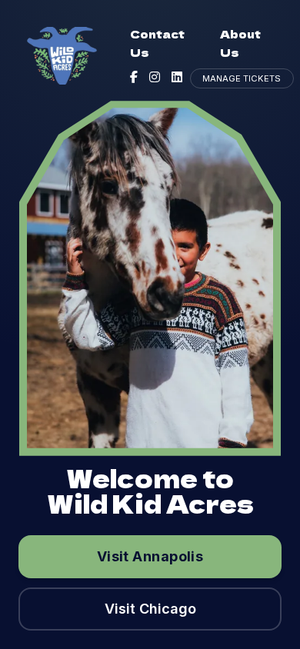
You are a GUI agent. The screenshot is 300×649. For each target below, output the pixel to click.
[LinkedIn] (177, 77)
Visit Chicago (150, 609)
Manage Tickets (241, 78)
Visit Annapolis (150, 556)
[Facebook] (134, 77)
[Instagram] (154, 77)
